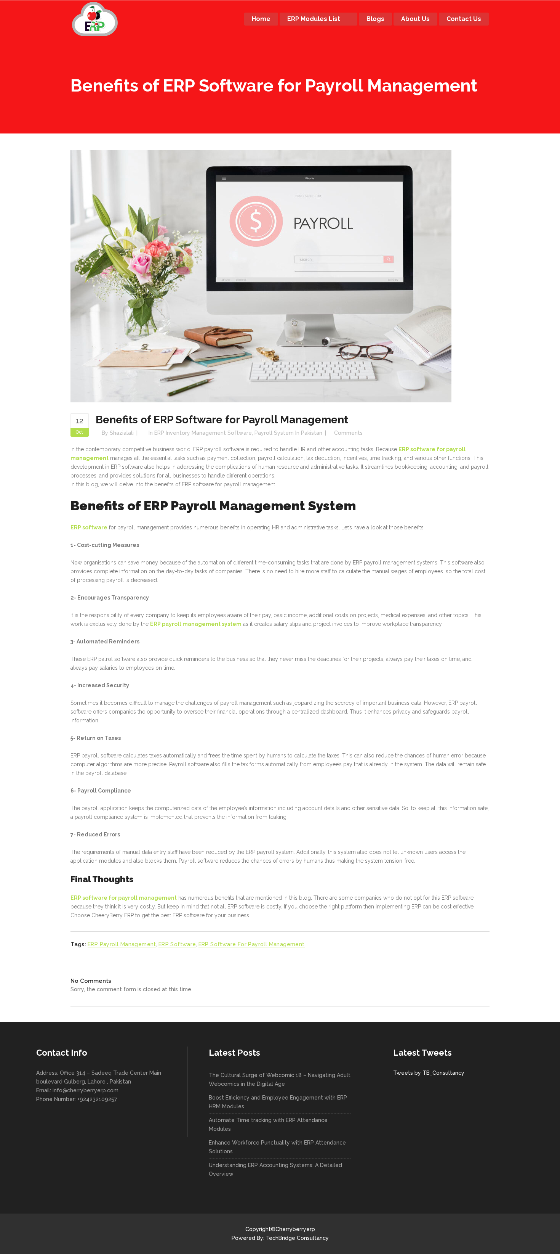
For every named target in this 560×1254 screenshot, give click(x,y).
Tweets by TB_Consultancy (428, 1073)
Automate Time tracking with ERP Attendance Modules (268, 1124)
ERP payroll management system (196, 624)
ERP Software (177, 944)
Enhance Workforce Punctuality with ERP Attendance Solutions (277, 1147)
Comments (348, 433)
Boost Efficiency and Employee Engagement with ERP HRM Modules (278, 1102)
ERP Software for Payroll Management (251, 944)
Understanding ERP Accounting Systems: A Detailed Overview (275, 1169)
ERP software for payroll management (123, 898)
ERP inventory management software (203, 433)
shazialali (122, 433)
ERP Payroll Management (122, 944)
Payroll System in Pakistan (288, 433)
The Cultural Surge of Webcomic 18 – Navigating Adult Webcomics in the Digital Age (279, 1079)
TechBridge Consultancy (297, 1238)
